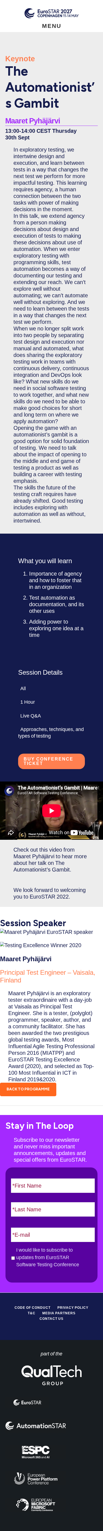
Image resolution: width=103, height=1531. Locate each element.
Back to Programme (28, 1089)
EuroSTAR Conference (51, 13)
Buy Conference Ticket (48, 761)
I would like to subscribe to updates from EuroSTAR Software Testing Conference (47, 1257)
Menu (51, 26)
